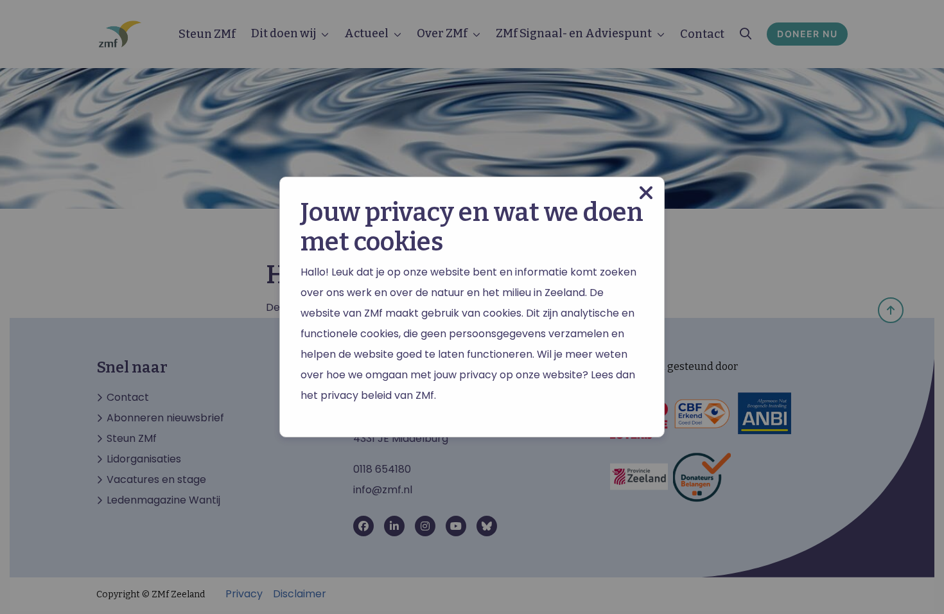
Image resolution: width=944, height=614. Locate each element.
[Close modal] (646, 193)
